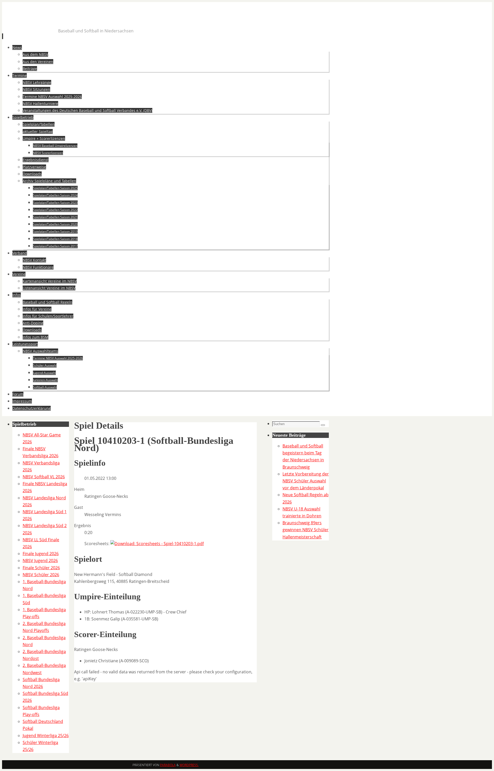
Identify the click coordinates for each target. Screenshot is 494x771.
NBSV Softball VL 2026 (44, 477)
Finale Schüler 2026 (41, 568)
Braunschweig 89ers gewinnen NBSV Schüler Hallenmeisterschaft (306, 529)
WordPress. (189, 765)
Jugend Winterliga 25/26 (46, 735)
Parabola (168, 765)
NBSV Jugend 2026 (40, 560)
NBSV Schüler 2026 (41, 574)
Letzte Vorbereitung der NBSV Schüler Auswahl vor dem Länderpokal (306, 481)
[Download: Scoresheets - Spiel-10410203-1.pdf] (157, 543)
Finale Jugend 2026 (41, 553)
